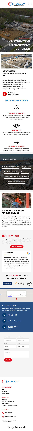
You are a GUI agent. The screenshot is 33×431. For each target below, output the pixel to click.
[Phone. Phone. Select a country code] (19, 346)
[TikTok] (24, 427)
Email (5, 343)
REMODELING (5, 403)
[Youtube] (20, 427)
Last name (20, 337)
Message (6, 349)
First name (7, 337)
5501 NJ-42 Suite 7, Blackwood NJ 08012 (12, 328)
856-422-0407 (13, 95)
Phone (19, 343)
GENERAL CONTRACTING (8, 401)
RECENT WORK (5, 393)
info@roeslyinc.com (14, 321)
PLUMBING (4, 399)
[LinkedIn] (16, 427)
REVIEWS (4, 391)
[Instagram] (12, 427)
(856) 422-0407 (9, 412)
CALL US (11, 93)
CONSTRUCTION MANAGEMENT (9, 405)
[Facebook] (8, 427)
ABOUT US (4, 389)
